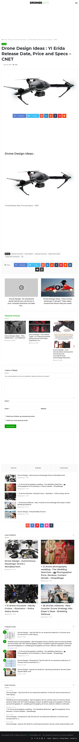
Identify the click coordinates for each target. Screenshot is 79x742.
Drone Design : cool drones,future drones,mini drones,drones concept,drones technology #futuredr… (63, 354)
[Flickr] (47, 525)
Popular (38, 468)
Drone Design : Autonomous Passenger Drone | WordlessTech (41, 475)
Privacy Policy (64, 738)
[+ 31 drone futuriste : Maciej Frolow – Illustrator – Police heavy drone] (10, 496)
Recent (13, 468)
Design (10, 39)
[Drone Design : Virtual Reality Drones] (10, 514)
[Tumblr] (51, 525)
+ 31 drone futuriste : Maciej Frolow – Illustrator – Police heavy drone (43, 493)
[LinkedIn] (42, 525)
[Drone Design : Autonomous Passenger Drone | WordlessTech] (10, 478)
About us (55, 738)
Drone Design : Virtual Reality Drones (32, 512)
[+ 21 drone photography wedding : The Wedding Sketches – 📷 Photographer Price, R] (10, 487)
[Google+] (28, 525)
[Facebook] (32, 525)
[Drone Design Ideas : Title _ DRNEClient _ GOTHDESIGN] (15, 327)
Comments (64, 468)
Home (5, 39)
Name (7, 401)
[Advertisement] (39, 22)
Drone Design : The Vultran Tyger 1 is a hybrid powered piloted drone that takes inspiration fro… (39, 337)
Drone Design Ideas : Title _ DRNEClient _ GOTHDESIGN (15, 337)
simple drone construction (12, 256)
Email (7, 408)
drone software (29, 254)
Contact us (73, 738)
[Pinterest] (37, 525)
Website (43, 408)
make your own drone (40, 254)
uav (22, 256)
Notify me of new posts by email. (17, 420)
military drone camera (54, 254)
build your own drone (17, 254)
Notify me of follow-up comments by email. (20, 416)
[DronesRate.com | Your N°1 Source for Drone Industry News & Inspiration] (39, 3)
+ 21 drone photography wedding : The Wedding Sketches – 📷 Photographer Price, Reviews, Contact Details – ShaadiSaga (41, 485)
